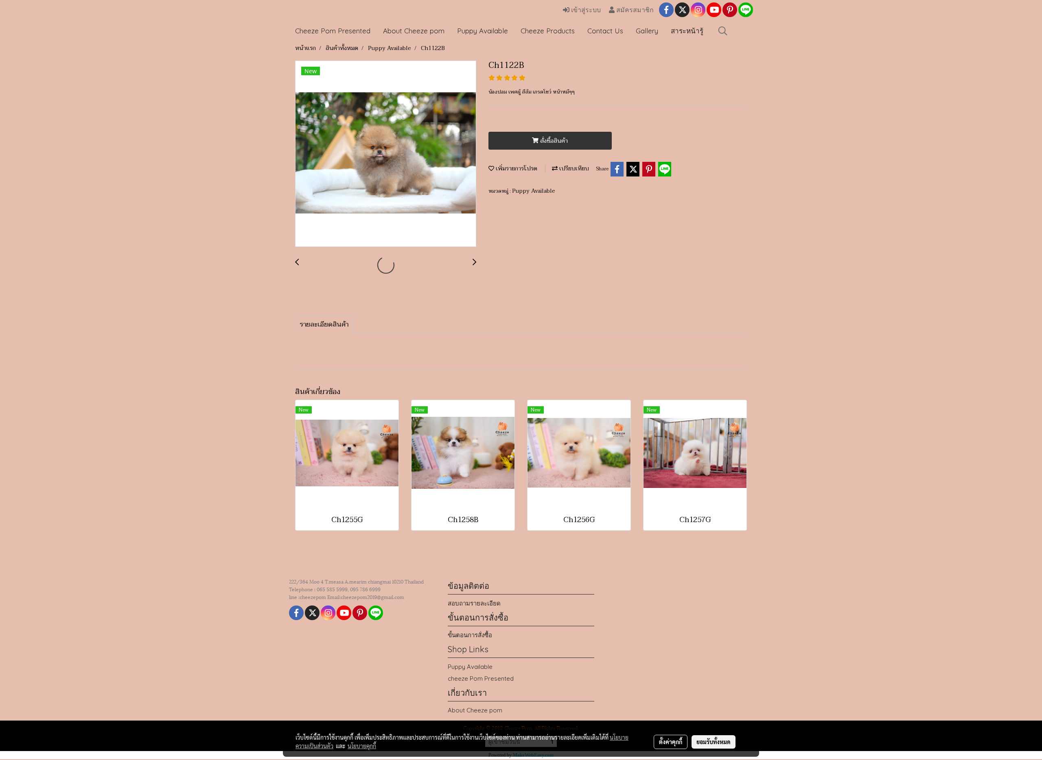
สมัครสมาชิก (634, 10)
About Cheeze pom (413, 30)
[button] (723, 31)
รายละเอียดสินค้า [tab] (324, 324)
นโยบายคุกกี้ (362, 745)
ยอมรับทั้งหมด (713, 741)
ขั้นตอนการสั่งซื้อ (470, 635)
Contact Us (605, 30)
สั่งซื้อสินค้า (553, 141)
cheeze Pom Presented (481, 678)
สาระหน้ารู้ (687, 30)
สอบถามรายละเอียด (474, 603)
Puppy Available (482, 30)
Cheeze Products (548, 30)
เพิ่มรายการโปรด (515, 168)
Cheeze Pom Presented (332, 30)
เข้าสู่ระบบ (585, 10)
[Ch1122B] (386, 154)
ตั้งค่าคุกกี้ (670, 741)
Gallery (647, 30)
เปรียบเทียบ (573, 168)
